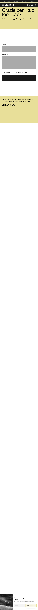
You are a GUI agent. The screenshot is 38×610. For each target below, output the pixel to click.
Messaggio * (5, 54)
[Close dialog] (37, 595)
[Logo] (8, 4)
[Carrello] (35, 5)
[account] (32, 5)
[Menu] (28, 5)
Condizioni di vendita (21, 72)
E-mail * (4, 44)
